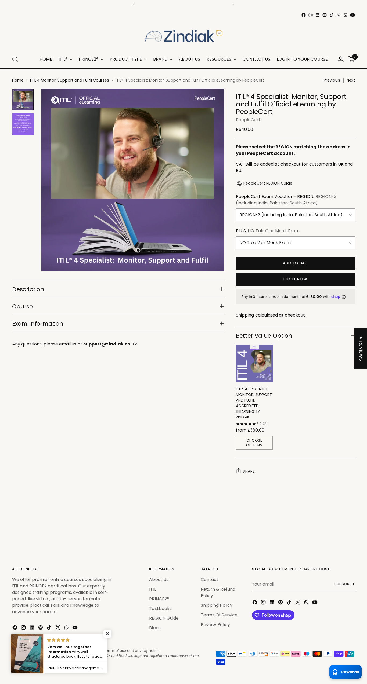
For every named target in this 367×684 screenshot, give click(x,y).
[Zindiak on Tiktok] (331, 15)
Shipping (245, 315)
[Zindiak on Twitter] (338, 15)
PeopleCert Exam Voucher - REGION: (286, 199)
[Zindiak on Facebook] (303, 15)
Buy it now (295, 279)
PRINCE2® (159, 599)
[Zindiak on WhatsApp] (345, 15)
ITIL (152, 589)
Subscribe (344, 584)
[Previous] (134, 4)
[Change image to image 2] (23, 124)
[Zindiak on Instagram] (310, 15)
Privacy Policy (215, 625)
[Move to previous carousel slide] (338, 536)
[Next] (233, 4)
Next (351, 80)
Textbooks (160, 608)
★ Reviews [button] (361, 348)
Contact (210, 579)
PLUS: (268, 231)
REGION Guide (164, 618)
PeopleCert (248, 120)
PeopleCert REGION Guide (267, 183)
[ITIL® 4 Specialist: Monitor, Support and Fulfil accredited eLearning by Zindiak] (254, 363)
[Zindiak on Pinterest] (324, 15)
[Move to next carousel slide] (350, 536)
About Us (158, 579)
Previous (332, 80)
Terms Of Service (219, 615)
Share (249, 471)
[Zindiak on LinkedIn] (317, 15)
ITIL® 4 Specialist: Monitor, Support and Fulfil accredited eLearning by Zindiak (254, 403)
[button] (107, 634)
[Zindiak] (183, 34)
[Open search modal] (15, 59)
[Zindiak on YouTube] (352, 15)
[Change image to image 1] (23, 99)
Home (18, 80)
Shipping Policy (216, 605)
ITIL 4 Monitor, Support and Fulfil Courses (69, 80)
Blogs (154, 628)
